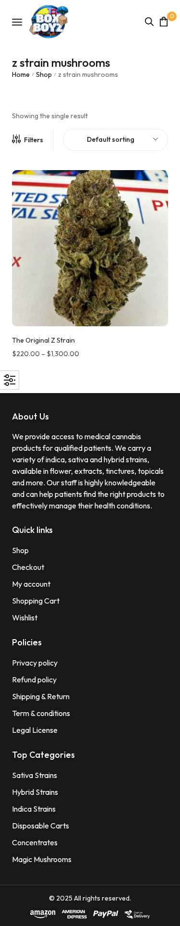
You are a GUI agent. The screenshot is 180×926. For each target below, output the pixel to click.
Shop (44, 74)
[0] (163, 21)
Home (21, 74)
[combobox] (115, 140)
